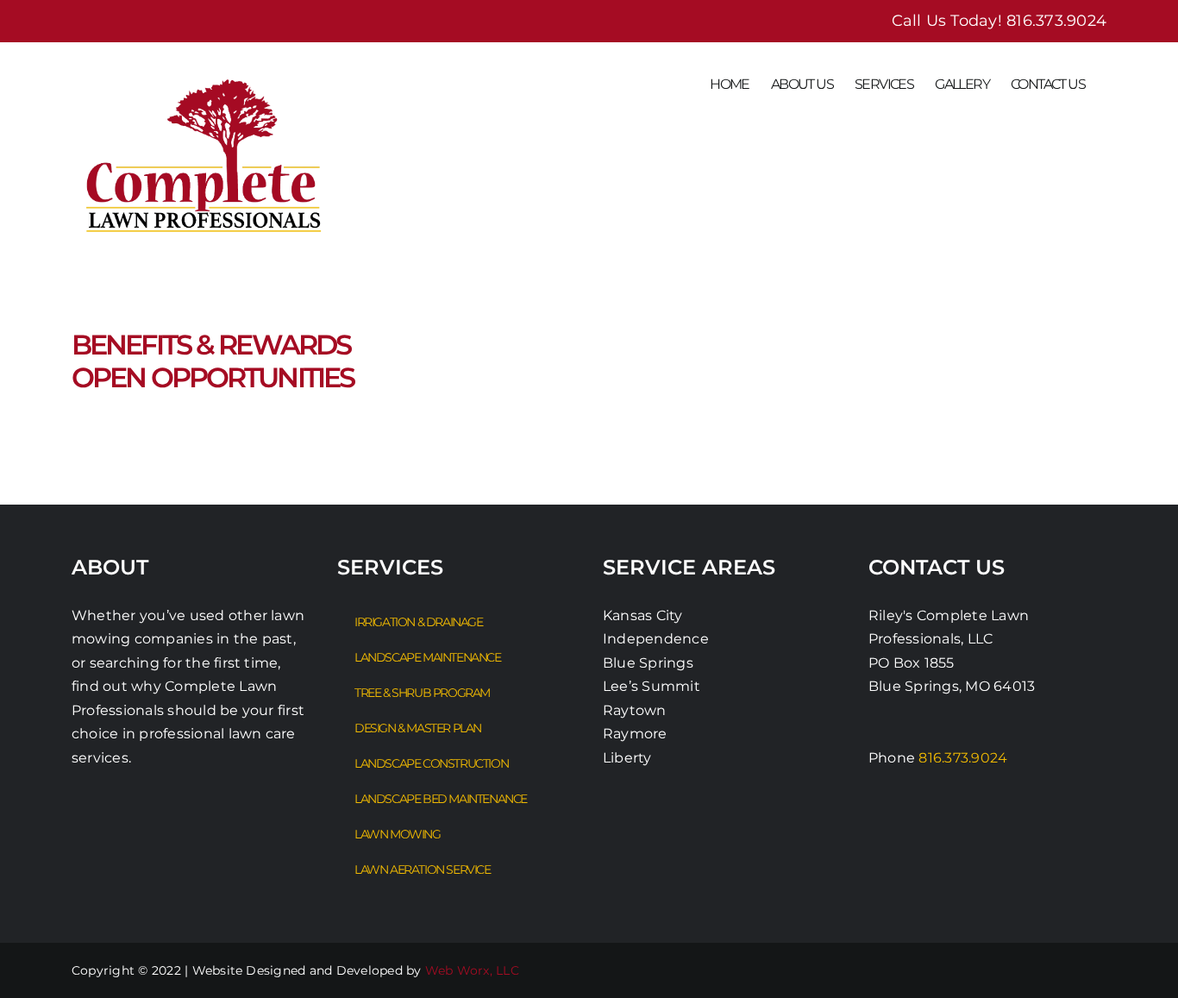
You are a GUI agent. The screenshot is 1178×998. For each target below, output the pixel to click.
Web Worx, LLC (472, 970)
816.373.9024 (1056, 20)
